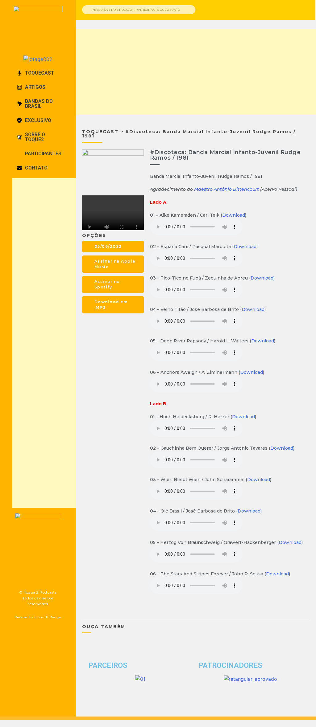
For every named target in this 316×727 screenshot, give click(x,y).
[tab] (38, 73)
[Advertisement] (54, 343)
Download (233, 215)
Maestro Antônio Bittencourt (226, 189)
